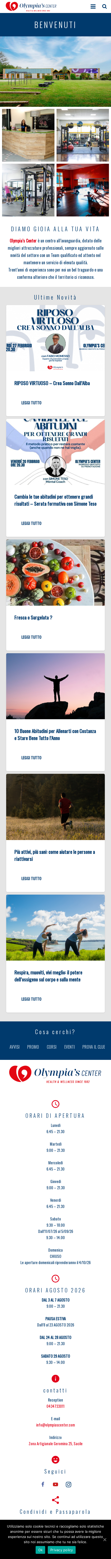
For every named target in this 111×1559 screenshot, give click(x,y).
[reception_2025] (28, 135)
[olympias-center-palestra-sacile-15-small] (83, 135)
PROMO (33, 1047)
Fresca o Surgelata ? (33, 617)
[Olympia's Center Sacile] (83, 190)
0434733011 (55, 1406)
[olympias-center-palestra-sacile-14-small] (28, 190)
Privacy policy (61, 1550)
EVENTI (69, 1047)
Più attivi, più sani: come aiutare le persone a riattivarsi (54, 855)
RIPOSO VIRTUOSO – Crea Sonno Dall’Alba (52, 383)
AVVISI (15, 1047)
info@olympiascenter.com (55, 1425)
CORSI (52, 1047)
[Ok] (104, 1539)
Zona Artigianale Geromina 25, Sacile (56, 1443)
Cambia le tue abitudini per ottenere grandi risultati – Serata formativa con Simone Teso (55, 500)
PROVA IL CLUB (94, 1047)
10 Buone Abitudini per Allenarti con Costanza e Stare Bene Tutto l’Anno (55, 734)
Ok (40, 1550)
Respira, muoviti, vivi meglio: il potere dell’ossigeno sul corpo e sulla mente (48, 975)
